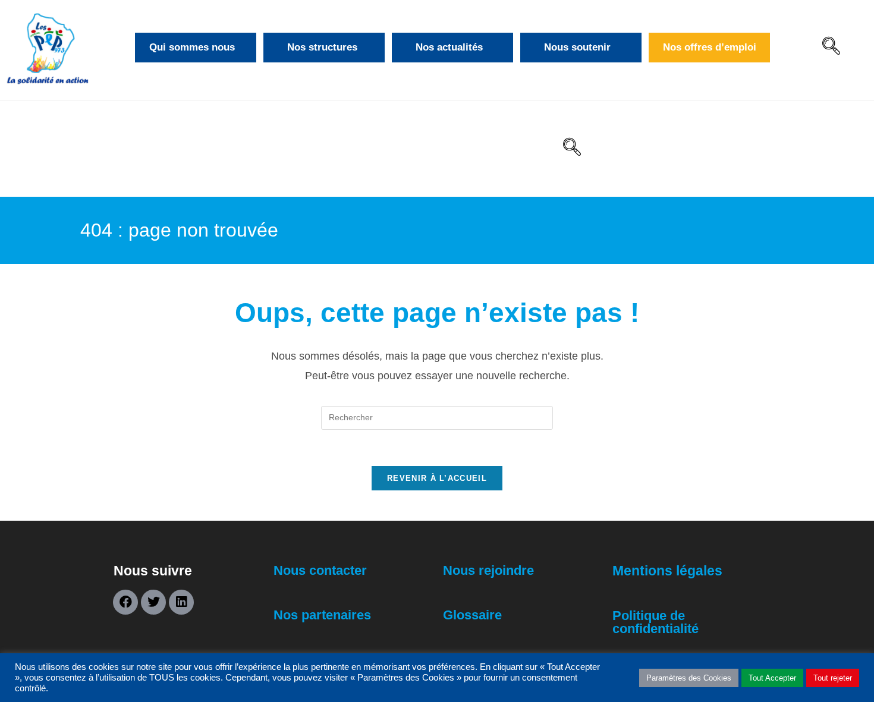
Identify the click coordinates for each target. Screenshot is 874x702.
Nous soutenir (577, 47)
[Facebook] (125, 602)
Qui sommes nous (192, 47)
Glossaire (472, 614)
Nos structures (322, 47)
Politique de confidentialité (655, 622)
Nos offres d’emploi (709, 47)
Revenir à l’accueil (437, 478)
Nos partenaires (322, 614)
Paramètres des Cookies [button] (688, 677)
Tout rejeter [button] (832, 677)
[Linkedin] (181, 602)
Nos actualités (449, 47)
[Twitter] (153, 602)
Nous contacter (320, 570)
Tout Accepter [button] (772, 677)
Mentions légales (667, 570)
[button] (831, 48)
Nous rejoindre (488, 570)
